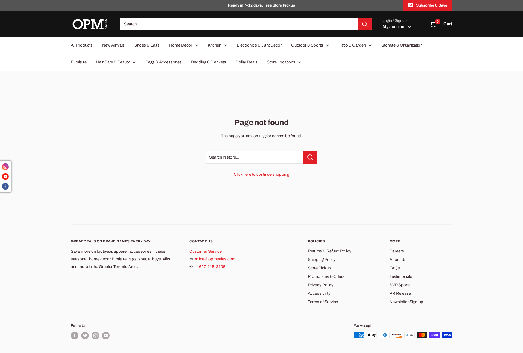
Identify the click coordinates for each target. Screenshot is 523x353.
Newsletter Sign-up (406, 302)
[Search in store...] (310, 157)
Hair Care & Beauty (113, 62)
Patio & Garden (352, 45)
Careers (397, 251)
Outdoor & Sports (307, 45)
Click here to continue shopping (261, 174)
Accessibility (319, 293)
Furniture (79, 62)
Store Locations (281, 62)
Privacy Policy (320, 285)
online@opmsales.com (215, 259)
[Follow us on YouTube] (106, 335)
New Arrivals (113, 45)
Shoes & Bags (147, 45)
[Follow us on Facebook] (74, 335)
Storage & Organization (401, 45)
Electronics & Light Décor (259, 45)
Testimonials (401, 276)
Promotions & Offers (326, 276)
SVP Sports (400, 285)
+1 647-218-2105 (210, 266)
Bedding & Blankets (208, 62)
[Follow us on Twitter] (85, 335)
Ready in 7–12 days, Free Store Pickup (261, 5)
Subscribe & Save (431, 5)
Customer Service (205, 251)
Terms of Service (323, 302)
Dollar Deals (246, 62)
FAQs (395, 268)
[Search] (365, 24)
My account (394, 26)
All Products (82, 45)
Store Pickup (319, 268)
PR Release (400, 293)
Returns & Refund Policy (329, 251)
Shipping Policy (322, 259)
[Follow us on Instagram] (95, 335)
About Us (398, 259)
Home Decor (180, 45)
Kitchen (214, 45)
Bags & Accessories (163, 62)
